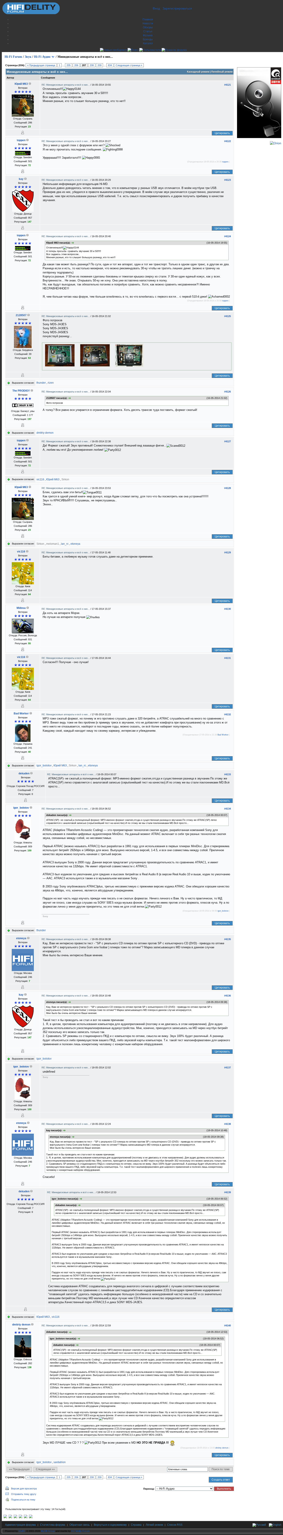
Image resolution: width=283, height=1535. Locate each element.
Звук (28, 56)
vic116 (40, 479)
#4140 (227, 1325)
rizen (51, 382)
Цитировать (222, 133)
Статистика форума (52, 1524)
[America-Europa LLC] (10, 1517)
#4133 (227, 774)
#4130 (227, 609)
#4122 (227, 141)
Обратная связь (79, 1524)
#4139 (227, 1192)
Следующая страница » (129, 65)
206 (76, 65)
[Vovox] (31, 1517)
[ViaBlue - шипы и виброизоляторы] (25, 1517)
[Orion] (275, 143)
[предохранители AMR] (5, 1517)
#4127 (227, 441)
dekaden (24, 773)
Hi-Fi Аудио (42, 56)
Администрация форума (20, 1524)
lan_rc (65, 543)
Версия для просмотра (24, 1488)
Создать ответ (221, 1479)
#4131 (227, 658)
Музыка (148, 35)
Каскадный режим (198, 71)
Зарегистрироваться (177, 8)
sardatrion (60, 1462)
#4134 (227, 808)
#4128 (227, 488)
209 (99, 65)
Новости (147, 23)
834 (110, 65)
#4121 (227, 84)
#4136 (227, 995)
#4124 (227, 236)
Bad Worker (21, 713)
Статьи (147, 31)
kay (21, 179)
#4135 (227, 939)
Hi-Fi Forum (13, 56)
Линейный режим (222, 71)
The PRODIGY (21, 390)
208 (92, 65)
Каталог (148, 43)
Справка (136, 1524)
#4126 (227, 391)
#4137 (227, 1067)
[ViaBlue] (15, 1517)
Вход (156, 8)
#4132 (227, 714)
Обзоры (148, 27)
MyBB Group (48, 1531)
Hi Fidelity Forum (80, 1531)
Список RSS (174, 1524)
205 (69, 65)
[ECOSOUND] (20, 1517)
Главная (148, 19)
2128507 (21, 315)
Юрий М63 (21, 83)
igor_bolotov (44, 765)
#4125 (227, 316)
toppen (21, 140)
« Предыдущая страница (41, 65)
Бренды (148, 39)
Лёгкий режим (154, 1524)
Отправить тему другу (23, 1494)
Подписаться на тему (23, 1499)
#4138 (227, 1124)
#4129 (227, 552)
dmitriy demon (45, 432)
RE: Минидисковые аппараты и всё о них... (66, 84)
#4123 (227, 180)
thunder (41, 382)
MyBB (22, 1531)
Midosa (21, 608)
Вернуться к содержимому (110, 1524)
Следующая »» (45, 1469)
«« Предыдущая (19, 1469)
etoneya (75, 543)
